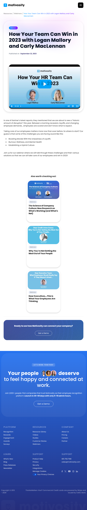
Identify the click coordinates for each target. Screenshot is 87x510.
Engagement (9, 438)
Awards (7, 441)
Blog (5, 462)
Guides (35, 438)
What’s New (8, 459)
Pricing (64, 435)
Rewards (7, 435)
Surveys (7, 444)
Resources (8, 13)
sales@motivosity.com (71, 462)
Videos (35, 435)
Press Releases (10, 465)
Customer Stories (40, 441)
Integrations (37, 468)
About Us (65, 432)
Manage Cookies (39, 471)
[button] (80, 5)
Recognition (8, 432)
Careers (65, 438)
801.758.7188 (66, 459)
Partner (64, 441)
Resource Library (39, 432)
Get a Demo (43, 333)
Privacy (36, 462)
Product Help (38, 459)
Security (36, 465)
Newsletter (8, 468)
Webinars (18, 13)
